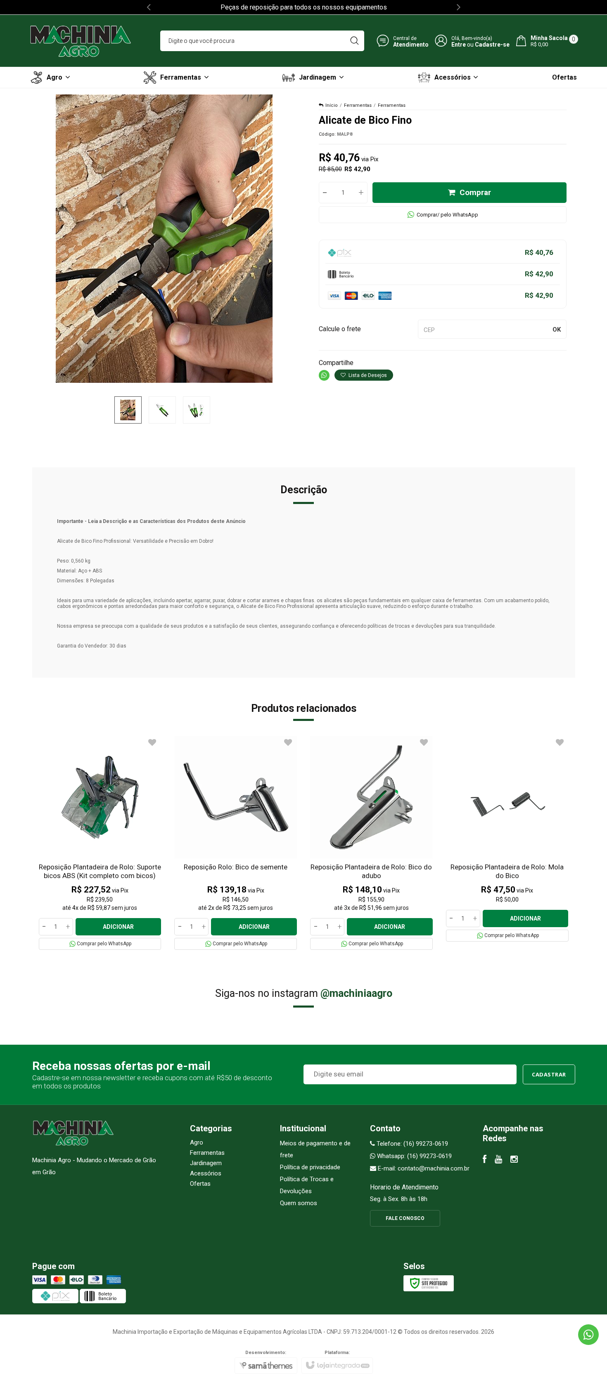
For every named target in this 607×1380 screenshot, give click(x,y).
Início (331, 105)
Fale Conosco (405, 1218)
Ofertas (200, 1183)
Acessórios (205, 1173)
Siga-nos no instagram (303, 993)
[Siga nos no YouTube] (498, 1160)
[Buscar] (354, 41)
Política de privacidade (310, 1167)
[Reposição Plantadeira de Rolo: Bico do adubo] (371, 843)
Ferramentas (358, 105)
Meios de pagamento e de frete (315, 1149)
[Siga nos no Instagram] (514, 1160)
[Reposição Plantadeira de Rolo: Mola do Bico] (507, 839)
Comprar (475, 192)
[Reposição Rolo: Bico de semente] (235, 843)
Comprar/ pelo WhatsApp (447, 215)
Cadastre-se (492, 44)
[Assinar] (549, 1074)
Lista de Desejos (367, 375)
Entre (458, 44)
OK (556, 329)
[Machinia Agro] (80, 41)
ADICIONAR (118, 926)
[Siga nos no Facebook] (484, 1160)
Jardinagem (206, 1163)
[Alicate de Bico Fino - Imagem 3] (196, 410)
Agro (196, 1142)
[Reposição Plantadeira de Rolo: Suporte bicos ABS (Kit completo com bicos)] (100, 843)
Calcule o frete (340, 329)
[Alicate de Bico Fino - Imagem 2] (162, 410)
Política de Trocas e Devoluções (307, 1185)
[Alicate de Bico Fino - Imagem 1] (128, 410)
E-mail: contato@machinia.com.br (422, 1168)
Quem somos (298, 1203)
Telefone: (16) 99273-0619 (411, 1143)
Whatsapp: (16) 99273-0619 (413, 1156)
